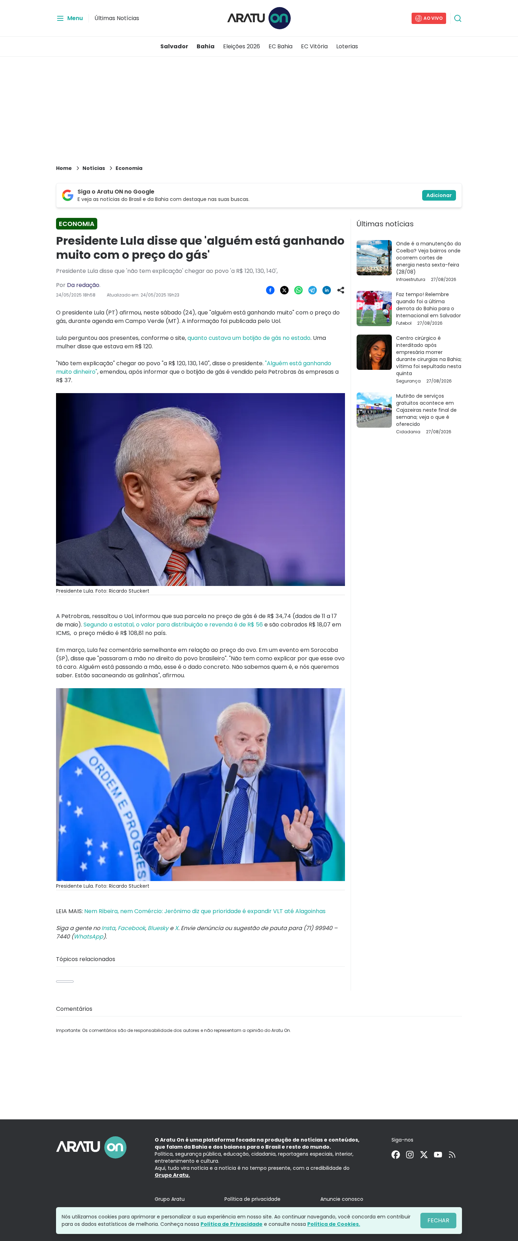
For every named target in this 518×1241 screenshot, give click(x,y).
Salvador (174, 46)
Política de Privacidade (232, 1224)
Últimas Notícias (116, 18)
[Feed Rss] (452, 1154)
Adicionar (439, 195)
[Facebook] (395, 1154)
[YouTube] (438, 1154)
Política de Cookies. (333, 1224)
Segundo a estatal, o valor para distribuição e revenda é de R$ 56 (173, 624)
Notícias (93, 168)
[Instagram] (410, 1154)
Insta (108, 928)
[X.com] (424, 1154)
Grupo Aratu (170, 1199)
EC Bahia (280, 46)
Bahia (206, 46)
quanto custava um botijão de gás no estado (248, 338)
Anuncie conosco (341, 1199)
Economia (129, 168)
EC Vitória (314, 46)
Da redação (83, 285)
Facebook (131, 928)
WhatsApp (88, 937)
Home (64, 168)
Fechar (438, 1220)
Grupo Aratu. (172, 1175)
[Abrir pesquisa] (458, 18)
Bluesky (158, 928)
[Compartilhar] (341, 290)
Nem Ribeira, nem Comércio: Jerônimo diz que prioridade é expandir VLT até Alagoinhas (205, 911)
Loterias (347, 46)
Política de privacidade (252, 1199)
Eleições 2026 (241, 46)
